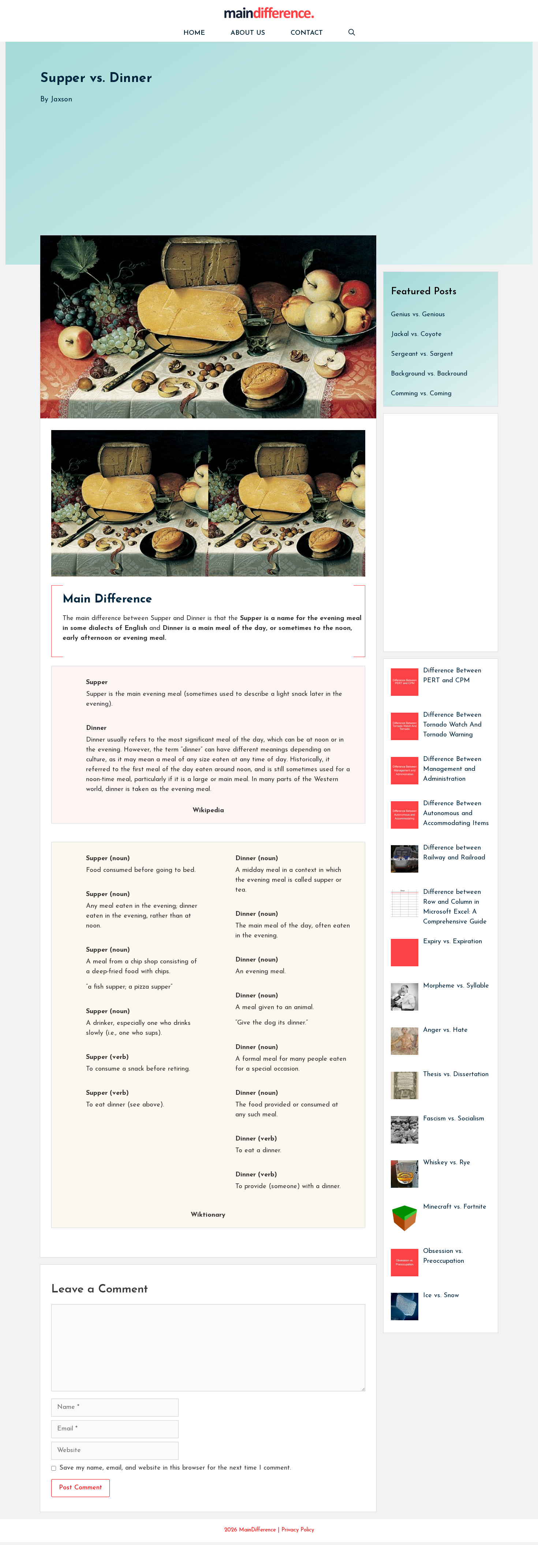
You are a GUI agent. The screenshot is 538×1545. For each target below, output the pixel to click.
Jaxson (61, 99)
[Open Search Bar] (352, 33)
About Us (248, 33)
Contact (307, 33)
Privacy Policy (297, 1530)
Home (194, 33)
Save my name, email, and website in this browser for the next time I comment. (175, 1468)
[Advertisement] (259, 162)
